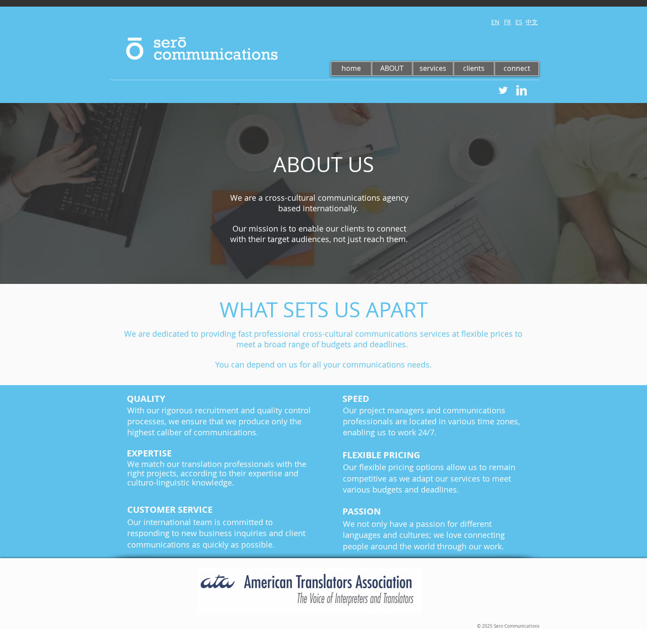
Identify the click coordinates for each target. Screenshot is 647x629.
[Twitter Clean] (503, 90)
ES (518, 22)
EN (495, 22)
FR (507, 22)
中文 (532, 22)
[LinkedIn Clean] (521, 90)
